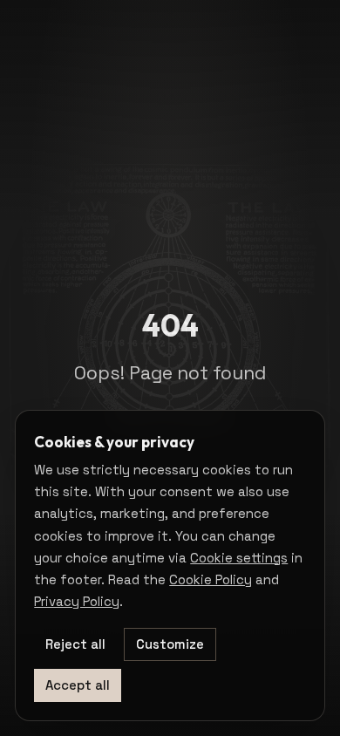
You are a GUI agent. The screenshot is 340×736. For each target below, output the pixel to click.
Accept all (77, 685)
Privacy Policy (76, 601)
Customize (170, 644)
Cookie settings (239, 557)
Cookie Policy (210, 579)
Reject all (75, 644)
